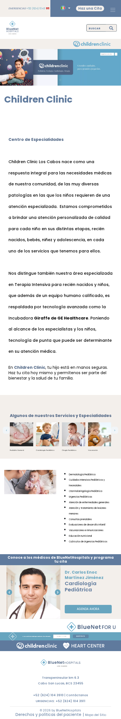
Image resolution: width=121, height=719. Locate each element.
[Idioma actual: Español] (64, 8)
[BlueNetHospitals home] (12, 28)
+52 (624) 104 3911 (70, 701)
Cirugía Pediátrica (69, 450)
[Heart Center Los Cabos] (83, 646)
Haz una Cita (90, 8)
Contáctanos (77, 695)
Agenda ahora (88, 609)
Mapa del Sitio (95, 715)
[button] (6, 430)
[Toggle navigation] (112, 10)
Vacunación (93, 450)
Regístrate (80, 636)
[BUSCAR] (111, 27)
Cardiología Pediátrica (45, 450)
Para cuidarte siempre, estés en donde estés (36, 636)
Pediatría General (17, 450)
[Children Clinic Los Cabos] (37, 646)
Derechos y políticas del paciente (48, 714)
